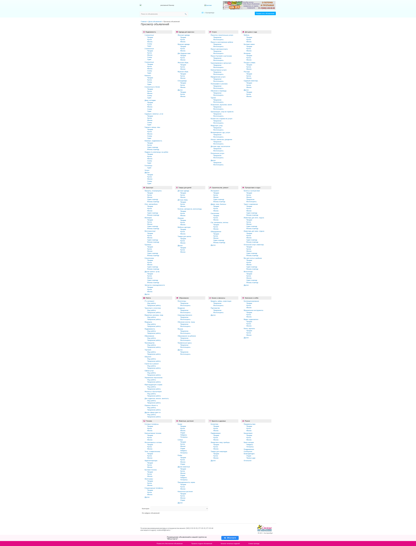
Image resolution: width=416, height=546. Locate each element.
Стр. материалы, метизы (219, 222)
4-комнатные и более (152, 87)
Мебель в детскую (184, 227)
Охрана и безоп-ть (151, 405)
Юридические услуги (218, 77)
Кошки (180, 424)
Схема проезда (253, 543)
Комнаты (148, 75)
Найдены (183, 435)
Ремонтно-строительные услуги (222, 35)
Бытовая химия (249, 44)
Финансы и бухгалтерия (153, 391)
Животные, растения (186, 421)
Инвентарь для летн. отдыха (254, 218)
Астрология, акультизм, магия (221, 104)
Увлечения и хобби (251, 298)
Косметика (214, 424)
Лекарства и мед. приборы (220, 442)
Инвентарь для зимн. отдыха (254, 231)
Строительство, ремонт (220, 187)
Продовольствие (249, 424)
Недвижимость (150, 32)
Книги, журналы (249, 328)
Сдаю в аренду (152, 147)
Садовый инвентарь (251, 81)
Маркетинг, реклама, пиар (154, 315)
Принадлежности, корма (186, 482)
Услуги (147, 170)
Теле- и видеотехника (152, 451)
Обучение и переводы (219, 91)
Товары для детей (184, 187)
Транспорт (149, 187)
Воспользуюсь (218, 39)
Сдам (149, 46)
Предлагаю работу (154, 305)
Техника (149, 421)
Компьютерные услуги (219, 70)
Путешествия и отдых (252, 187)
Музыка (180, 329)
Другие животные (184, 467)
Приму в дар (250, 458)
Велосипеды (248, 271)
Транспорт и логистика (153, 308)
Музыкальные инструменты (253, 310)
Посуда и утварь (249, 62)
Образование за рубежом (187, 336)
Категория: (146, 508)
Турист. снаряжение (251, 204)
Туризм (213, 98)
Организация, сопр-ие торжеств (222, 112)
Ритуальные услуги (217, 153)
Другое (147, 172)
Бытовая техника (151, 470)
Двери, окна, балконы (218, 204)
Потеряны (184, 437)
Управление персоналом (153, 377)
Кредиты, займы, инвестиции (221, 301)
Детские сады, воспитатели (220, 146)
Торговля (148, 350)
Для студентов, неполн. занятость (157, 398)
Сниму (149, 44)
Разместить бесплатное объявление (170, 543)
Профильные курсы (185, 343)
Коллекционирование (251, 301)
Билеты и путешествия (252, 191)
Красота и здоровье (219, 421)
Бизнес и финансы (218, 298)
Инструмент (215, 191)
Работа (148, 298)
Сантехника (215, 213)
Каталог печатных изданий (230, 543)
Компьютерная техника (153, 433)
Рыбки (180, 455)
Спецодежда (182, 81)
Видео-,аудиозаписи (251, 319)
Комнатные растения (185, 491)
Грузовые (148, 244)
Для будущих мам (184, 53)
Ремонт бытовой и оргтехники (221, 56)
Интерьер (247, 53)
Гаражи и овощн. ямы (152, 127)
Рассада (247, 71)
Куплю (149, 39)
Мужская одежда (184, 44)
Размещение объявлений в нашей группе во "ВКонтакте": (187, 538)
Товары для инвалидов (219, 451)
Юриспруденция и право (153, 384)
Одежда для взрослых (186, 32)
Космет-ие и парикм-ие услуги (221, 118)
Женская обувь (183, 62)
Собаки (180, 440)
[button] (265, 13)
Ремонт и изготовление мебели (222, 42)
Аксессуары (149, 479)
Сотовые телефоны (152, 424)
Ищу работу (151, 303)
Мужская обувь (183, 71)
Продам (150, 37)
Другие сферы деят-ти (153, 412)
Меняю (149, 42)
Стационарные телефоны (154, 488)
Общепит (148, 357)
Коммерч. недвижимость (153, 141)
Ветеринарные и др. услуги (220, 132)
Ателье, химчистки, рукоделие (221, 139)
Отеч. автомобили (151, 204)
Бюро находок (249, 442)
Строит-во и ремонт (152, 364)
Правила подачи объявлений (201, 543)
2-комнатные (149, 48)
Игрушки (181, 218)
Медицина (148, 322)
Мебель (246, 35)
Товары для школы (184, 236)
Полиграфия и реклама (219, 84)
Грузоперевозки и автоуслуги (221, 63)
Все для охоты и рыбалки (253, 258)
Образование (149, 336)
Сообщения (248, 451)
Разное (247, 421)
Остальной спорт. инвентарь (254, 244)
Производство (149, 343)
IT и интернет (149, 301)
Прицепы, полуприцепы (153, 191)
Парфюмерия (216, 433)
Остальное (247, 460)
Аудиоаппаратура (151, 460)
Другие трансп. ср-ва (152, 271)
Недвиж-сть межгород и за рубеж (156, 152)
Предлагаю (217, 37)
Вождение (181, 308)
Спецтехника (149, 258)
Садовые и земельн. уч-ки (154, 114)
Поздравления (249, 449)
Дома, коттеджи (150, 100)
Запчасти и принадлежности (155, 285)
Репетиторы (182, 301)
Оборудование (216, 231)
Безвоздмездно (249, 453)
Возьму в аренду (153, 149)
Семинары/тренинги (185, 315)
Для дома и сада (251, 32)
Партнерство (215, 308)
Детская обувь (183, 200)
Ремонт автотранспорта (219, 49)
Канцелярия (248, 433)
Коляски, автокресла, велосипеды (190, 209)
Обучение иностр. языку (186, 322)
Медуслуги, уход (216, 125)
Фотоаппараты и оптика (153, 442)
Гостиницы (148, 165)
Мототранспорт (150, 231)
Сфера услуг (149, 371)
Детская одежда (183, 191)
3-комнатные (149, 62)
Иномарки (148, 218)
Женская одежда (184, 35)
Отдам (182, 433)
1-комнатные (149, 35)
